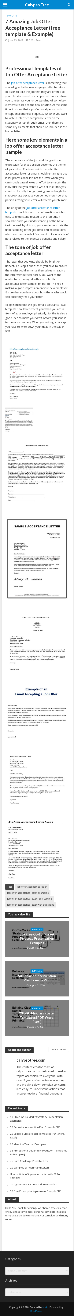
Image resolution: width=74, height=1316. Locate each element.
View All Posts (59, 1049)
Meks (45, 1307)
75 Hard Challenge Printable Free (29, 1161)
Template (11, 15)
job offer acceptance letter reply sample (29, 898)
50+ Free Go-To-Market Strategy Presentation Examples (37, 938)
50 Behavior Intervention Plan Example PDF (37, 978)
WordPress (36, 1311)
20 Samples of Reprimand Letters (30, 1167)
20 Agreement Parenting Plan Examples (33, 1184)
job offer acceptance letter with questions (30, 904)
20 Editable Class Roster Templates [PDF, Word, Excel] (37, 1017)
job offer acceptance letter (27, 83)
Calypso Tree (37, 4)
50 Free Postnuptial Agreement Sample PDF (35, 1191)
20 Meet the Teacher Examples (28, 1144)
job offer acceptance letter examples (28, 892)
